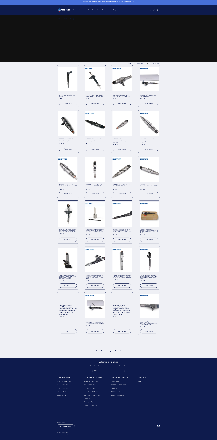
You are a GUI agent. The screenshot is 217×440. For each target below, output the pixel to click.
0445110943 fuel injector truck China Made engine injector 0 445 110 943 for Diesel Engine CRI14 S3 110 (148, 95)
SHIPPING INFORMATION (92, 395)
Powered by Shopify (62, 434)
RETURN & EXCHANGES (91, 391)
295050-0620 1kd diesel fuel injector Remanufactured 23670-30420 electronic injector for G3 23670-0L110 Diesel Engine (94, 95)
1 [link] (96, 350)
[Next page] (120, 351)
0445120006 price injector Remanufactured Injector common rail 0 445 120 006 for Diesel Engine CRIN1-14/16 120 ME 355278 (122, 95)
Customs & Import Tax (90, 405)
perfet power (64, 432)
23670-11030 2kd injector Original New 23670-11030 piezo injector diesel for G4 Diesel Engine (67, 95)
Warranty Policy (88, 402)
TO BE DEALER (61, 391)
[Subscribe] (122, 371)
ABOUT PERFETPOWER (64, 381)
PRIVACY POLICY (62, 385)
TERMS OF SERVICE (63, 388)
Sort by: (132, 63)
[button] (82, 10)
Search (140, 381)
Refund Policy (115, 381)
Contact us (87, 398)
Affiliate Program (61, 395)
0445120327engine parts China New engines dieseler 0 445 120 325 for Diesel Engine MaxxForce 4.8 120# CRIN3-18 (122, 185)
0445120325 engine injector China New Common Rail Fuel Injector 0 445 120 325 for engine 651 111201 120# (149, 185)
